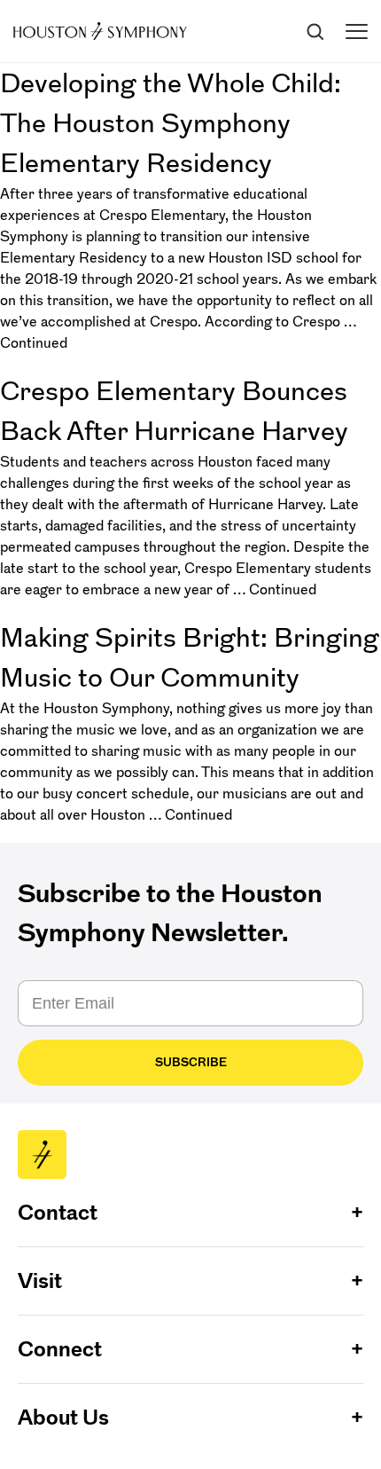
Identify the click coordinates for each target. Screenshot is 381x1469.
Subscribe (191, 1062)
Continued (33, 342)
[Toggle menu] (357, 31)
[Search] (314, 31)
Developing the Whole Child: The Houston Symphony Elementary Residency (170, 123)
